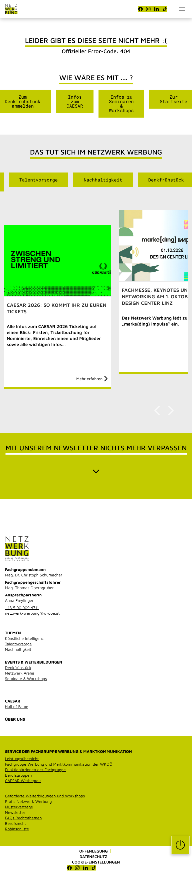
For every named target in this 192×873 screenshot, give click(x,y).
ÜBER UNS (15, 719)
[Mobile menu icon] (182, 9)
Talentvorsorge (38, 180)
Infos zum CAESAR (74, 101)
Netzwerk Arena (19, 673)
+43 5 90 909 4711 (22, 607)
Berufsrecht (15, 823)
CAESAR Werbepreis (23, 780)
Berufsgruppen (18, 775)
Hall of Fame (16, 706)
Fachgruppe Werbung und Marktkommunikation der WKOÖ (58, 764)
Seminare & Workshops (26, 678)
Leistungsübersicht (22, 758)
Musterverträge (19, 807)
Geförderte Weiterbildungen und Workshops (45, 796)
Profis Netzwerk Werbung (28, 801)
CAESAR (12, 701)
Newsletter (15, 812)
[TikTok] (164, 9)
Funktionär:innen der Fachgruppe (35, 769)
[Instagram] (148, 9)
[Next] (170, 410)
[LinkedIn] (156, 9)
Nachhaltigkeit (103, 180)
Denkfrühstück (18, 667)
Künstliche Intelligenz (24, 638)
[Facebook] (140, 9)
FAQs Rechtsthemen (23, 818)
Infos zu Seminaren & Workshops (121, 103)
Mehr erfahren (89, 378)
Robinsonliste (17, 829)
